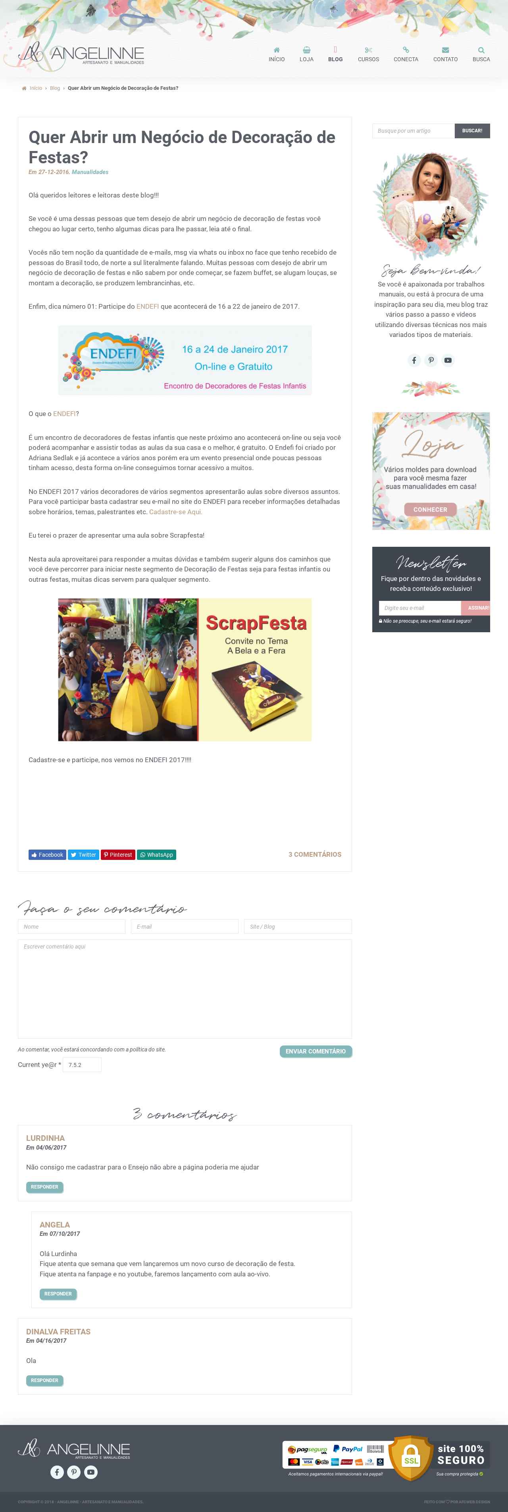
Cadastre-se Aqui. (175, 512)
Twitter (86, 855)
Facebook (50, 855)
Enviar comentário (316, 1051)
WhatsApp (159, 855)
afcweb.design (474, 1502)
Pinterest (120, 855)
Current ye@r (39, 1065)
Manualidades (90, 172)
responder (44, 1187)
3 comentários (315, 854)
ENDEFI (147, 306)
